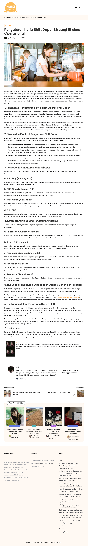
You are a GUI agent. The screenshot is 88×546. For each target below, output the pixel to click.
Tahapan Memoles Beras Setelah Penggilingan (53, 432)
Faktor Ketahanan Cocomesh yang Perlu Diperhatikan (34, 432)
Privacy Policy (63, 532)
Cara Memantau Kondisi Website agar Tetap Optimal (73, 432)
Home (6, 17)
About (61, 526)
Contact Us (63, 529)
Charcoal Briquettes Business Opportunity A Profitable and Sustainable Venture (69, 466)
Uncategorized (9, 25)
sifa (18, 367)
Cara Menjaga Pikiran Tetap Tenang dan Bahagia (15, 432)
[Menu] (76, 7)
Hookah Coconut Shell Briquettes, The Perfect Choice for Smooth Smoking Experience (70, 473)
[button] (21, 379)
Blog (10, 17)
